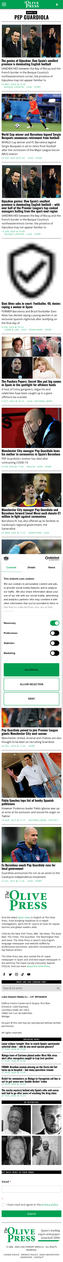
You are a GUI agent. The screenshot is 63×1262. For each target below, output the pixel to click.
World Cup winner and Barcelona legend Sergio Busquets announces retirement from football (31, 136)
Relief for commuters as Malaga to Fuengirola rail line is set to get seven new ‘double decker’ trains (31, 1080)
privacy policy (50, 1204)
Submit (31, 1214)
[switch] (54, 633)
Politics (53, 820)
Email (6, 1181)
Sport (37, 87)
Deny (31, 698)
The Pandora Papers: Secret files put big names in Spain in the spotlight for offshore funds (31, 383)
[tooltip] (4, 974)
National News (44, 401)
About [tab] (51, 567)
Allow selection (31, 684)
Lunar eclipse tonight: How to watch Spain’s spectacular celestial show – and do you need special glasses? (31, 1045)
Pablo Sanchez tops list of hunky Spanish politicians (28, 802)
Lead (29, 87)
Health (31, 466)
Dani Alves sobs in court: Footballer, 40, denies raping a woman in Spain (31, 305)
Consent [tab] (11, 567)
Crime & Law (12, 330)
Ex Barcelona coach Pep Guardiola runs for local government (28, 866)
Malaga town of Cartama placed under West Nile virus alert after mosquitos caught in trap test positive (29, 1057)
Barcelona (35, 533)
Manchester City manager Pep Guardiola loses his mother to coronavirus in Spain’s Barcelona (31, 452)
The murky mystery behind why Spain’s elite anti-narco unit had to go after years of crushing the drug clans (30, 1092)
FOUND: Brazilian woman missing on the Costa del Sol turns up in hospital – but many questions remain (29, 1068)
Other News (36, 330)
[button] (58, 988)
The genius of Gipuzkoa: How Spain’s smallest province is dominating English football (29, 62)
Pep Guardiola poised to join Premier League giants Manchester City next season (30, 731)
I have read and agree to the (32, 1204)
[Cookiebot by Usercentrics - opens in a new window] (45, 558)
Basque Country (14, 87)
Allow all (32, 669)
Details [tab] (32, 567)
